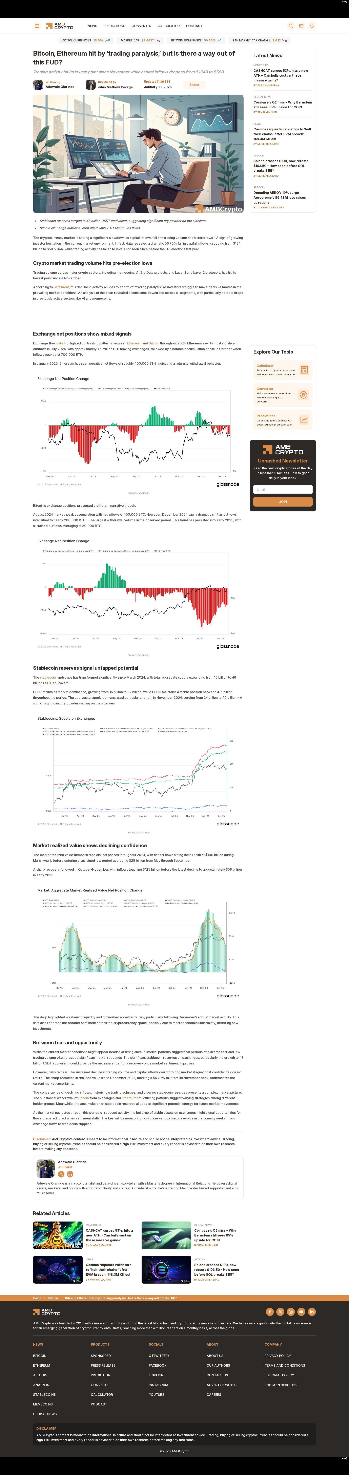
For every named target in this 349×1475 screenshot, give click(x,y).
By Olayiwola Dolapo (268, 207)
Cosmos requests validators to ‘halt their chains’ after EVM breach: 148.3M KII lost (282, 134)
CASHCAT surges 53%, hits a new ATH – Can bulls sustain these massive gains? (280, 75)
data (59, 343)
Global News (203, 1225)
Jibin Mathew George (115, 87)
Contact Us (217, 1375)
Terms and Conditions (285, 1365)
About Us (215, 1356)
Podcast (194, 26)
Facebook (158, 1365)
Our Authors (218, 1365)
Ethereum (134, 343)
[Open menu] (37, 26)
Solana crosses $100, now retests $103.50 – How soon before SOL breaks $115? (280, 166)
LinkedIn (156, 1375)
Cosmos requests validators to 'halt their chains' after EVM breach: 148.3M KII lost (108, 1270)
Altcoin (199, 1259)
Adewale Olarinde (60, 87)
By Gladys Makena (98, 1245)
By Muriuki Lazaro (98, 1279)
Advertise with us (223, 1385)
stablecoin (48, 677)
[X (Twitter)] (61, 1174)
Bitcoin (154, 343)
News (92, 26)
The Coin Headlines (282, 1385)
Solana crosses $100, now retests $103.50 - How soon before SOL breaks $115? (216, 1270)
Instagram (158, 1385)
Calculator (169, 26)
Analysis (41, 1385)
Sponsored (101, 1356)
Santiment (61, 287)
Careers (214, 1395)
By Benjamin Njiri (206, 1245)
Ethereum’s (130, 1098)
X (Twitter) (159, 1356)
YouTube (156, 1395)
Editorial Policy (279, 1375)
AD (343, 2)
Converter (141, 26)
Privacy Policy (278, 1356)
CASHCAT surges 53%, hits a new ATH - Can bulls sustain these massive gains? (109, 1235)
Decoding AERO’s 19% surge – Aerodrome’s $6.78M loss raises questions (279, 197)
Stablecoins (44, 1395)
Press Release (103, 1365)
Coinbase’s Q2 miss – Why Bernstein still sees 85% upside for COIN (215, 1235)
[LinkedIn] (70, 1174)
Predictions (114, 26)
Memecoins (93, 1225)
